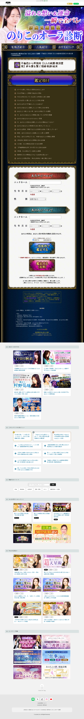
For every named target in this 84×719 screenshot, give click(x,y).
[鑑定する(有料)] (42, 265)
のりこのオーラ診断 (34, 53)
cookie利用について (42, 703)
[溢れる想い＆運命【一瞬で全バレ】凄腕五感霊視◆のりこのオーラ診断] (42, 38)
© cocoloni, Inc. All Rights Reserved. (42, 714)
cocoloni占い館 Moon (42, 705)
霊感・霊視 (37, 489)
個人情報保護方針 (31, 298)
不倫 (16, 489)
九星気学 (29, 489)
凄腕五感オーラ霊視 (55, 489)
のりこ (45, 489)
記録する (36, 240)
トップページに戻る (42, 329)
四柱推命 (22, 489)
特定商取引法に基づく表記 (42, 332)
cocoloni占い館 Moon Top (19, 53)
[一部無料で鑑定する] (42, 248)
